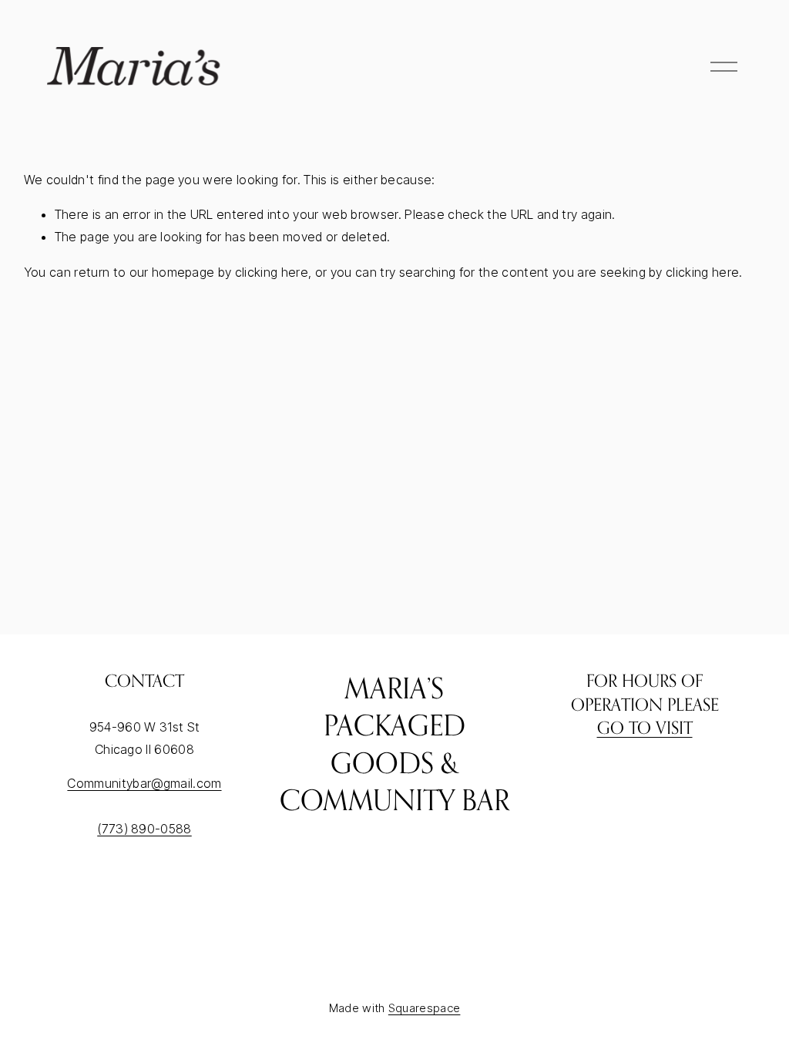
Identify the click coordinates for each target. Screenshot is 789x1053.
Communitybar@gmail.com (144, 783)
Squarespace (424, 1008)
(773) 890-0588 (144, 828)
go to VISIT (645, 727)
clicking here (271, 272)
